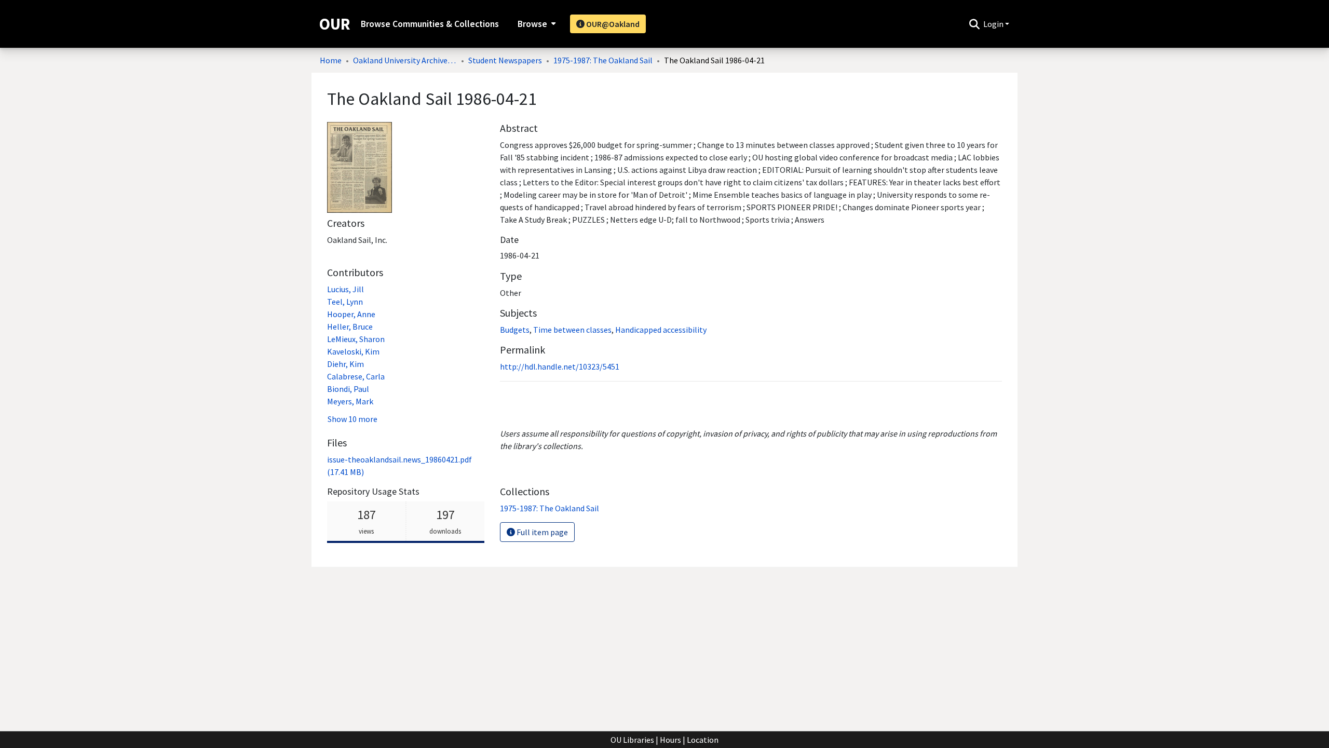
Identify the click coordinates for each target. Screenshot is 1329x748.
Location (702, 740)
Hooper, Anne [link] (351, 314)
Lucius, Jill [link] (345, 289)
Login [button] (994, 24)
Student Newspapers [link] (505, 60)
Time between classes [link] (572, 329)
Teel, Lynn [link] (345, 301)
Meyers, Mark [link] (350, 401)
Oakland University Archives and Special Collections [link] (405, 60)
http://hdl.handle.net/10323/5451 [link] (559, 366)
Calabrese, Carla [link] (356, 376)
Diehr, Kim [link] (345, 364)
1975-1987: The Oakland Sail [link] (603, 60)
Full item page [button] (541, 532)
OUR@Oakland (612, 24)
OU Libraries (632, 740)
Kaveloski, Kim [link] (353, 351)
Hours (670, 740)
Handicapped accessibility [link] (661, 329)
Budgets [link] (515, 329)
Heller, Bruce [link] (350, 326)
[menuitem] (535, 23)
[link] (549, 508)
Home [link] (331, 60)
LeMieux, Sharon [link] (356, 339)
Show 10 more (352, 419)
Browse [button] (532, 24)
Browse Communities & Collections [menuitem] (430, 24)
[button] (974, 24)
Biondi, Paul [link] (348, 389)
